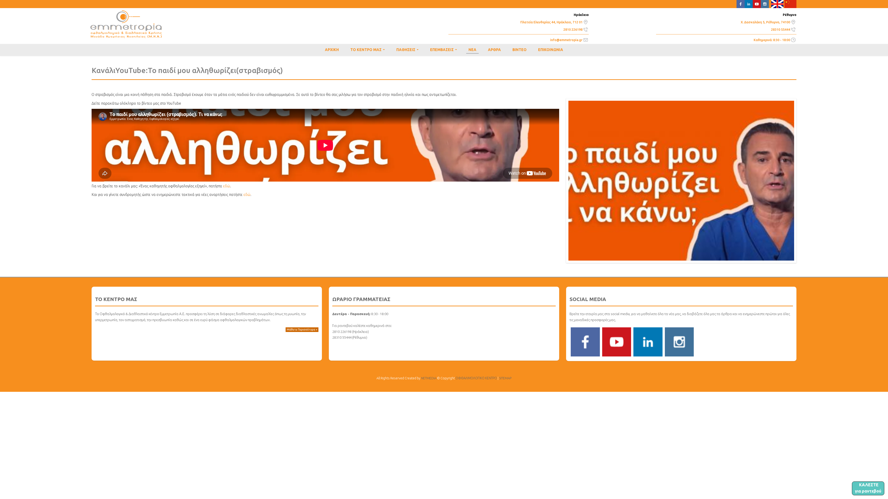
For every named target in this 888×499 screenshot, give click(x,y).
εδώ (226, 186)
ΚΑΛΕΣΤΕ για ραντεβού (868, 487)
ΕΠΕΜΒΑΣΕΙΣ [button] (444, 50)
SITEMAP (505, 378)
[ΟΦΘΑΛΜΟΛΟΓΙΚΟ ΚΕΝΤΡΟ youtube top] (757, 4)
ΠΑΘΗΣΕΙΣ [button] (408, 50)
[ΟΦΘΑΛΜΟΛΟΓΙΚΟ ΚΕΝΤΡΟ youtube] (616, 341)
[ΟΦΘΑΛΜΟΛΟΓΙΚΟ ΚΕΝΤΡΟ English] (777, 4)
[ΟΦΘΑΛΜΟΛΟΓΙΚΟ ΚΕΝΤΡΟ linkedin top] (749, 4)
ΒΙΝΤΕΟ (519, 50)
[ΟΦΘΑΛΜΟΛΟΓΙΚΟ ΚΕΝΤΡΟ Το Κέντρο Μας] (586, 21)
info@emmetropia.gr (566, 40)
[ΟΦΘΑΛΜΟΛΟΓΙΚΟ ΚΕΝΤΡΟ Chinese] (790, 4)
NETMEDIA (428, 378)
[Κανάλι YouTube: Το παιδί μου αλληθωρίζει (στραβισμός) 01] (681, 180)
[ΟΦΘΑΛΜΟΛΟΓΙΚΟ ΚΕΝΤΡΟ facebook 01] (585, 341)
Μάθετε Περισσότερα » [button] (302, 329)
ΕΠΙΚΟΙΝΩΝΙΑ (550, 50)
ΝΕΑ (472, 50)
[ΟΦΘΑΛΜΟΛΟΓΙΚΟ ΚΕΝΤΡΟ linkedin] (648, 341)
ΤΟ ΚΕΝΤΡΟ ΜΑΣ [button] (368, 50)
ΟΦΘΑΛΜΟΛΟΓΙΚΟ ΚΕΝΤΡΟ (126, 24)
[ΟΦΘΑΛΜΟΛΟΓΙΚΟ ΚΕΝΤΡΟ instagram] (679, 341)
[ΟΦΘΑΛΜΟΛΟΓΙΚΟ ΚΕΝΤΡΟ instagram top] (765, 4)
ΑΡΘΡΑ (494, 50)
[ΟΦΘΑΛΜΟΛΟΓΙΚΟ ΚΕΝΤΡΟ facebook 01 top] (741, 4)
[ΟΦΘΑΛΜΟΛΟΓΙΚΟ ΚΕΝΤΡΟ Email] (586, 39)
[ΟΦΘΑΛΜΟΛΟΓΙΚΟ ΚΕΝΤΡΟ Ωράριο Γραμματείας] (793, 39)
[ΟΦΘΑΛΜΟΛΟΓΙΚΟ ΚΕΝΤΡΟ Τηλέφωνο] (586, 29)
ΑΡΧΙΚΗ (332, 50)
